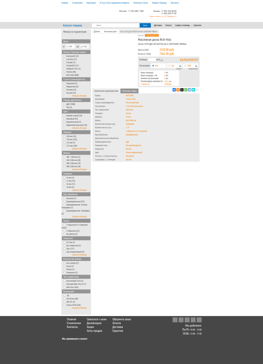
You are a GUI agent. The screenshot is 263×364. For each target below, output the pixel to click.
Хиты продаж (94, 331)
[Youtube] (199, 319)
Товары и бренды (159, 2)
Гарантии (197, 25)
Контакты (175, 2)
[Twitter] (187, 319)
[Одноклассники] (178, 89)
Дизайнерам (94, 323)
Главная (64, 2)
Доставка (158, 25)
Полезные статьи (140, 2)
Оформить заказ (121, 319)
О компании (77, 2)
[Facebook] (181, 319)
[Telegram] (189, 89)
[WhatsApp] (185, 89)
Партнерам (91, 2)
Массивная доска (110, 31)
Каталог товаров (72, 25)
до (78, 46)
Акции (90, 327)
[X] (182, 89)
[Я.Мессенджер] (193, 89)
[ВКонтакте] (174, 89)
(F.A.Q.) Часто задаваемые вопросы (114, 2)
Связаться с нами (97, 319)
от (64, 46)
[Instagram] (175, 319)
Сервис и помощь (182, 25)
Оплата (168, 25)
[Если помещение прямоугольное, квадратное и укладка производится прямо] (180, 66)
